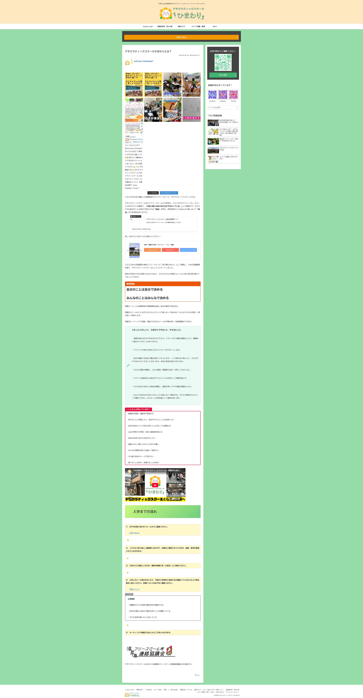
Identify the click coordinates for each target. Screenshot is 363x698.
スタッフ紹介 (158, 689)
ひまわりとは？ (130, 689)
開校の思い (140, 689)
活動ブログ (197, 689)
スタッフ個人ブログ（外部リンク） (213, 689)
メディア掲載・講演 (203, 692)
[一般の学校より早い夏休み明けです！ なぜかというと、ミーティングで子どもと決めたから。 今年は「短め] (172, 84)
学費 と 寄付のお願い (171, 689)
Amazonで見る (152, 249)
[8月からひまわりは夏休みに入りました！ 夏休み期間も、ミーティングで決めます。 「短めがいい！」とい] (191, 84)
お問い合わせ (181, 37)
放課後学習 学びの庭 (232, 689)
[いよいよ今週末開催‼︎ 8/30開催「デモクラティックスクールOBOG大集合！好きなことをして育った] (134, 84)
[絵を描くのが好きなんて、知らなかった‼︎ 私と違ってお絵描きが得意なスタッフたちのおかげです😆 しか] (191, 110)
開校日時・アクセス (186, 689)
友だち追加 (223, 75)
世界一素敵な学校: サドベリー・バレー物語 (159, 244)
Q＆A (212, 692)
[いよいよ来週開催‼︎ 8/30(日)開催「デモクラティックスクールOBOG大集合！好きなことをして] (153, 84)
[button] (237, 107)
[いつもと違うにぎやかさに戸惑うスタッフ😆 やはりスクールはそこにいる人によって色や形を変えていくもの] (153, 110)
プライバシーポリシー (232, 692)
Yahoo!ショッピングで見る (188, 249)
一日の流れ (148, 689)
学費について (134, 589)
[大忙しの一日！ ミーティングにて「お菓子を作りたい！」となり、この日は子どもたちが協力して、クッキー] (172, 110)
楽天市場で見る (170, 249)
